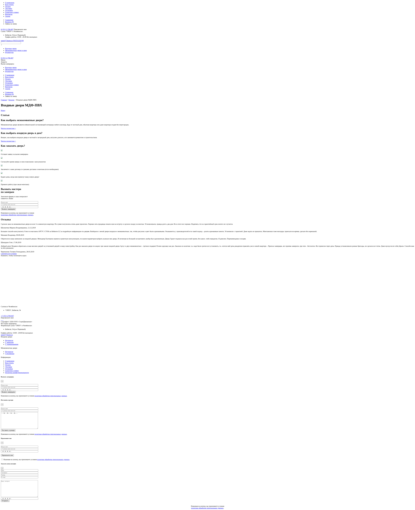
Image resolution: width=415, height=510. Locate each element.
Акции (7, 16)
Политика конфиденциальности (17, 373)
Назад (3, 110)
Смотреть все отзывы (9, 254)
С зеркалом (9, 342)
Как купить (9, 5)
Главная (4, 100)
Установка (9, 10)
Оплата (8, 6)
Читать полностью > (8, 128)
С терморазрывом (11, 344)
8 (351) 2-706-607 (7, 29)
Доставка (8, 8)
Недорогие (9, 340)
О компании (9, 3)
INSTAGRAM (18, 41)
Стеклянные (9, 354)
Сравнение (9, 20)
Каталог (11, 100)
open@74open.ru (7, 41)
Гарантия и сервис (12, 12)
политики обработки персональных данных (17, 215)
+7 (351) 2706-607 (7, 316)
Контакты (8, 14)
